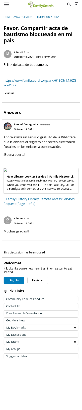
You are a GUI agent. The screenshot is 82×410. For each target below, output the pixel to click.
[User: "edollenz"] (8, 54)
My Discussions (16, 334)
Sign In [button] (14, 280)
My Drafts (41, 342)
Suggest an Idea (16, 356)
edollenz (19, 52)
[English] (41, 4)
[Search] (69, 4)
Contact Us (13, 306)
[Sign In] (76, 4)
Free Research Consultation (24, 313)
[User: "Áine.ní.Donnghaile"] (8, 126)
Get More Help (15, 320)
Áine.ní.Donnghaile (26, 124)
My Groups (13, 349)
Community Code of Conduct (25, 299)
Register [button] (38, 280)
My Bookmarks (41, 327)
